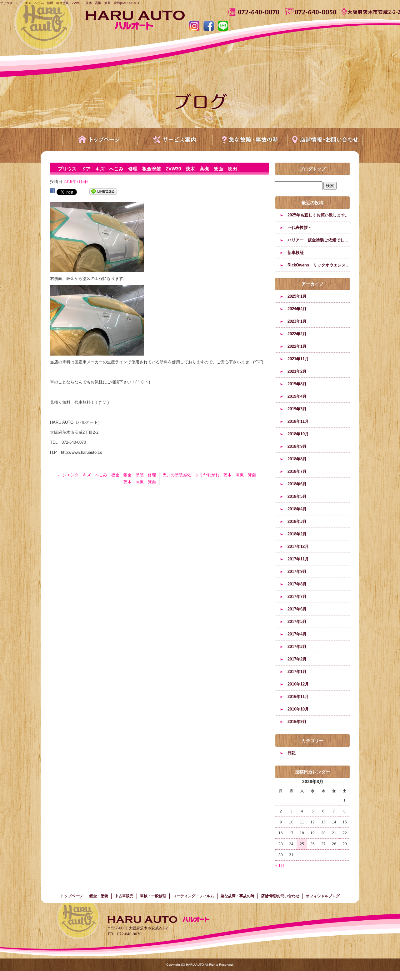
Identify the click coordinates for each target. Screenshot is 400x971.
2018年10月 (298, 434)
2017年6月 (297, 609)
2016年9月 (297, 721)
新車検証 (296, 252)
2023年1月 (297, 321)
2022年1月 (297, 346)
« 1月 (279, 865)
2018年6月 (297, 484)
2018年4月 (297, 509)
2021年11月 (298, 359)
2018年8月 (297, 459)
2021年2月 (297, 371)
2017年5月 (297, 621)
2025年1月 (297, 296)
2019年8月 (297, 384)
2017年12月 (298, 546)
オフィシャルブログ (323, 896)
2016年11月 (298, 696)
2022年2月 (297, 333)
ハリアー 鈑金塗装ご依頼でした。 (319, 240)
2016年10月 (298, 709)
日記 (292, 753)
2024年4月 (297, 308)
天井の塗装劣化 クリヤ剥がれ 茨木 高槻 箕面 (211, 475)
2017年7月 (297, 596)
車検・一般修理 (153, 896)
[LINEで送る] (103, 191)
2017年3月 (297, 646)
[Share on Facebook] (52, 191)
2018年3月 (297, 521)
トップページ (100, 139)
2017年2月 (297, 659)
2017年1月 (297, 671)
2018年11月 (298, 421)
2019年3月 (297, 409)
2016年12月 (298, 684)
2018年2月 (297, 534)
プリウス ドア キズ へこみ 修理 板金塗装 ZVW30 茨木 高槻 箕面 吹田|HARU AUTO (69, 3)
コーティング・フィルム (193, 896)
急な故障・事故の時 (250, 139)
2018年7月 (297, 471)
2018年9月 (297, 446)
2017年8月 (297, 584)
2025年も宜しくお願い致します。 (318, 215)
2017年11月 (298, 559)
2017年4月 (297, 634)
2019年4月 (297, 396)
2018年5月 (297, 496)
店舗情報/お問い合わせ (325, 139)
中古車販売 (124, 896)
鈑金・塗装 (98, 896)
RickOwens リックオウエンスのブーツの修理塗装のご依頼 (319, 265)
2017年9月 (297, 571)
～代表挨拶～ (300, 227)
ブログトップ (312, 168)
